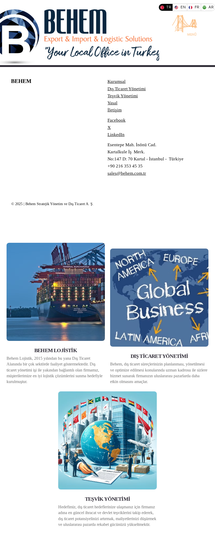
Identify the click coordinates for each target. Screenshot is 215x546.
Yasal (112, 102)
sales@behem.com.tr (127, 173)
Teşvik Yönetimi (123, 95)
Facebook (117, 120)
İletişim (115, 110)
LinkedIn (116, 134)
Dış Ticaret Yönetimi (127, 88)
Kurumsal (117, 81)
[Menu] (185, 24)
